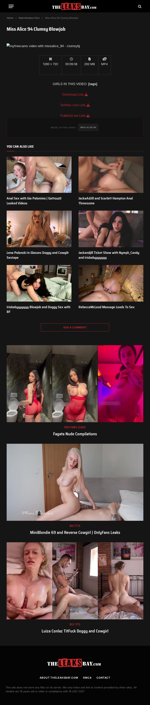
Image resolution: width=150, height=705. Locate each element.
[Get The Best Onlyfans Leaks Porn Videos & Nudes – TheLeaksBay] (75, 6)
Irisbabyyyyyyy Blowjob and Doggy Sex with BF (38, 309)
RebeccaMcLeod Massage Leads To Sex (107, 307)
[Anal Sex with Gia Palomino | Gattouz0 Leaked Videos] (39, 174)
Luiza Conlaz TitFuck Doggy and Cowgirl (75, 631)
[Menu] (11, 6)
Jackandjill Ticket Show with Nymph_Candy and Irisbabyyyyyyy (109, 255)
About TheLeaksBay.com (59, 677)
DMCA (87, 677)
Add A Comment (75, 327)
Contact (103, 677)
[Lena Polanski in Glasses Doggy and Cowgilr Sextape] (39, 229)
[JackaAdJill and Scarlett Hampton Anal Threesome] (111, 174)
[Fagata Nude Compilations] (75, 383)
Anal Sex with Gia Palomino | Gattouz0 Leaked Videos (34, 201)
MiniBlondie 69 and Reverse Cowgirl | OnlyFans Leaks (75, 532)
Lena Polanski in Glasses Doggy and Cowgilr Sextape (38, 255)
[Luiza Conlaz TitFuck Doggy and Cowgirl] (75, 580)
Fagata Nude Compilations (75, 434)
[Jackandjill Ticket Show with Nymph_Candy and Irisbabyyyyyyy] (111, 229)
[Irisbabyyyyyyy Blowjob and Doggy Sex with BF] (39, 283)
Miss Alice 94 (88, 127)
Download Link (73, 94)
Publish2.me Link (73, 116)
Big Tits (75, 526)
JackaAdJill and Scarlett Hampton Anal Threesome (106, 201)
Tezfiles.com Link (73, 105)
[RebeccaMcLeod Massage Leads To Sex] (111, 283)
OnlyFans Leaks (75, 427)
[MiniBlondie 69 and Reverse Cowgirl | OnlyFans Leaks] (75, 482)
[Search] (139, 6)
